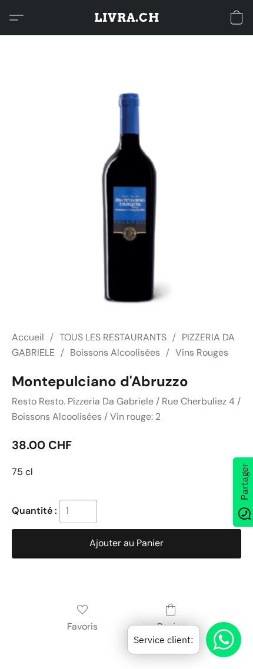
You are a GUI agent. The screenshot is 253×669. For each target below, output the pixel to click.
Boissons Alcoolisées (115, 352)
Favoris (82, 626)
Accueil (28, 337)
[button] (126, 17)
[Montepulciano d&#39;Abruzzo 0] (126, 197)
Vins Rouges (201, 352)
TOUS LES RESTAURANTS (113, 337)
